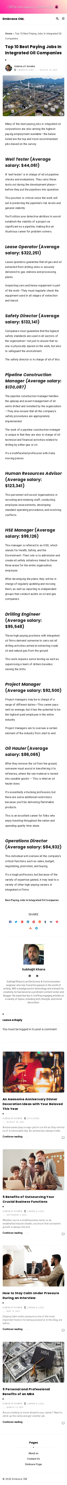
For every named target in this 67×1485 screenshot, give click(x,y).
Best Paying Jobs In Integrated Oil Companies (32, 900)
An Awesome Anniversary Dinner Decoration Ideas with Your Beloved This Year (33, 1104)
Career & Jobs (25, 70)
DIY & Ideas (33, 1118)
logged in (25, 1029)
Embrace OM (13, 19)
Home (8, 33)
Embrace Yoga (33, 1464)
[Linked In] (30, 976)
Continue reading (13, 1136)
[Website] (37, 976)
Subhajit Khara (24, 66)
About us (33, 1453)
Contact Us (33, 1458)
